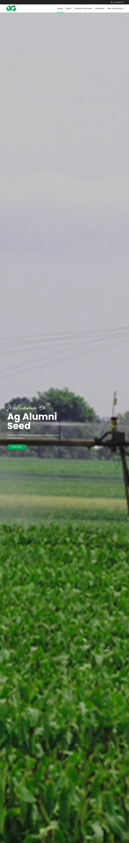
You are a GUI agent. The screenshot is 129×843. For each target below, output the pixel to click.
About (68, 8)
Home (60, 8)
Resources (99, 8)
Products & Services (83, 8)
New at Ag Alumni (115, 8)
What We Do (17, 447)
